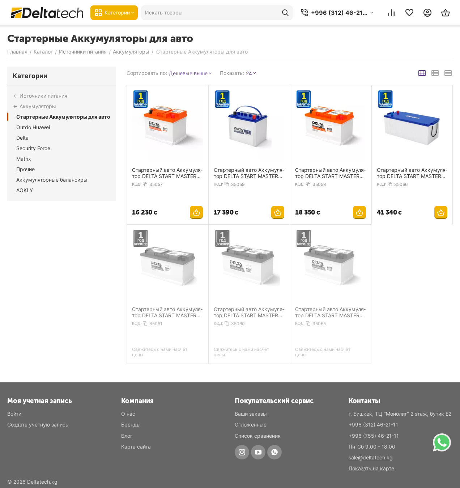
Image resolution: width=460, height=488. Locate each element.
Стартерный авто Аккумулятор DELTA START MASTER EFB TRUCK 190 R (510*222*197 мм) (412, 173)
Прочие (25, 169)
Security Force (33, 148)
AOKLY (24, 190)
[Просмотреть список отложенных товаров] (409, 12)
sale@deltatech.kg (371, 457)
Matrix (23, 159)
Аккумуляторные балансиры (52, 180)
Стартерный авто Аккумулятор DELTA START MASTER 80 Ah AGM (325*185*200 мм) (330, 312)
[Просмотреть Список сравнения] (391, 12)
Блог (126, 436)
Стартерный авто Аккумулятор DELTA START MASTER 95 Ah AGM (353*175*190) (249, 312)
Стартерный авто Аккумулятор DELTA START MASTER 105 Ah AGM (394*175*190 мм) (167, 312)
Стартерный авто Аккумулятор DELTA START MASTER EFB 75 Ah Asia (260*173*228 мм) (249, 173)
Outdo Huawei (33, 127)
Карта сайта (136, 447)
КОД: (136, 184)
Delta (22, 138)
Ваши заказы (251, 414)
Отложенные (251, 424)
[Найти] (285, 12)
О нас (128, 414)
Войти (14, 414)
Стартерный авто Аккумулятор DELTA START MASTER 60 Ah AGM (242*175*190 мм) (167, 173)
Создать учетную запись (37, 424)
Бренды (131, 424)
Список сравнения (258, 436)
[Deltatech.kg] (47, 12)
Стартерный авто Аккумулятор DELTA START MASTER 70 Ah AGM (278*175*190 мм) (330, 173)
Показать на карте (371, 468)
